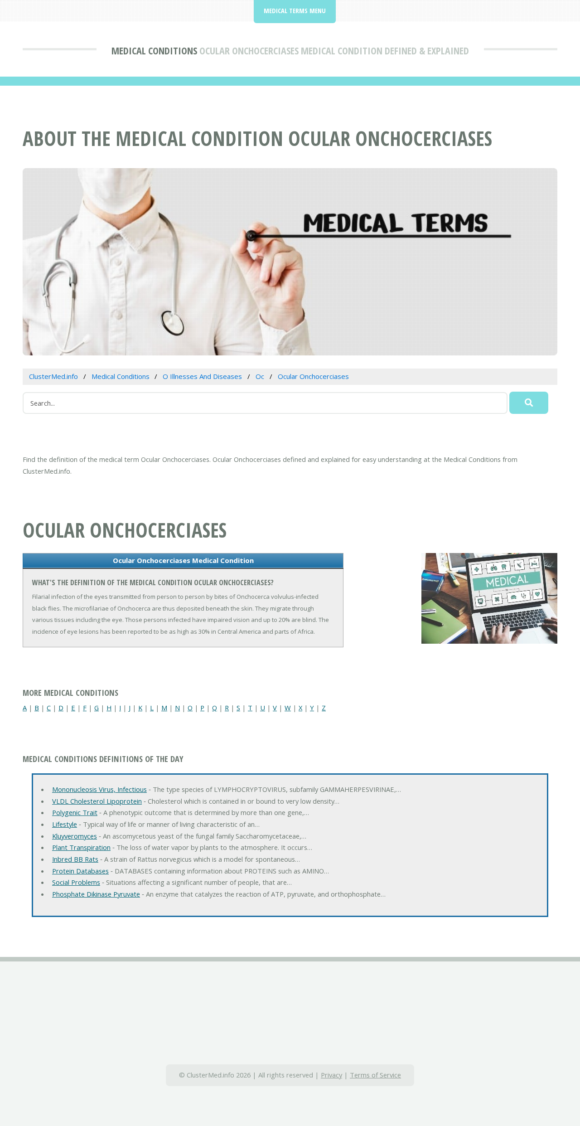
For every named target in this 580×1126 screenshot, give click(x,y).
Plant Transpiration (81, 847)
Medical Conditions (154, 50)
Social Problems (76, 882)
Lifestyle (64, 824)
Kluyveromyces (74, 835)
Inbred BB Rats (75, 859)
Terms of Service (375, 1074)
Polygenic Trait (74, 812)
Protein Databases (80, 870)
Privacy (331, 1074)
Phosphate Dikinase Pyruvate (96, 893)
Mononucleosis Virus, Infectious (99, 789)
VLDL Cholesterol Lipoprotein (97, 801)
